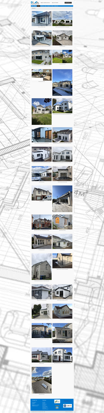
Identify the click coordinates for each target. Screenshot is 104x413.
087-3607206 (56, 2)
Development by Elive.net (68, 411)
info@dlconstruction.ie (47, 2)
